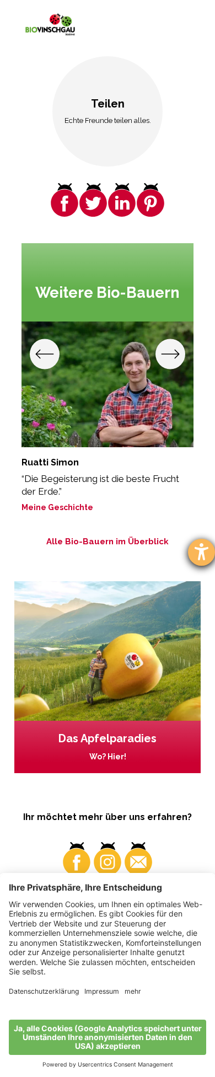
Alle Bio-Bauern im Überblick (107, 541)
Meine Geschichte (57, 507)
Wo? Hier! (107, 756)
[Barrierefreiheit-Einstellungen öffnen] (201, 552)
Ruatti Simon (50, 462)
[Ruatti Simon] (108, 384)
